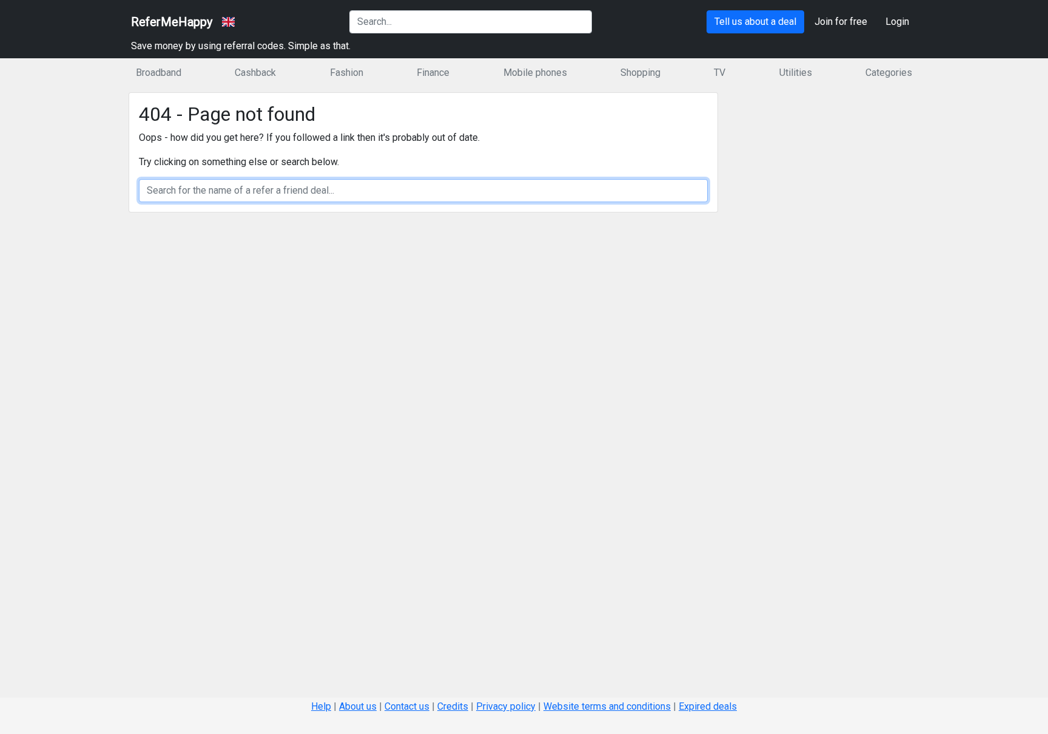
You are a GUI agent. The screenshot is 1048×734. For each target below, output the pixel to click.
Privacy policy (506, 706)
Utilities (795, 72)
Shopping (640, 72)
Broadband (158, 72)
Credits (452, 706)
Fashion (346, 72)
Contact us (407, 706)
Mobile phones (535, 72)
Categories (888, 72)
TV (719, 72)
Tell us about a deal (755, 21)
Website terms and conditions (607, 706)
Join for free (841, 21)
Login (897, 21)
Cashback (255, 72)
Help (321, 706)
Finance (433, 72)
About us (358, 706)
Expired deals (708, 706)
